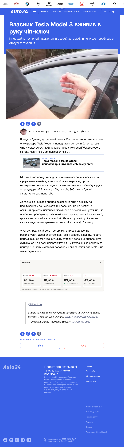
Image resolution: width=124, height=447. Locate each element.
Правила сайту (92, 417)
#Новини (41, 339)
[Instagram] (29, 440)
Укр (105, 11)
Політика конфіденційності (96, 432)
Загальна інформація (94, 407)
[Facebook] (5, 440)
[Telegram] (23, 440)
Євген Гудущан (36, 132)
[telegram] (22, 124)
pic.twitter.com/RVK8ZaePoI (81, 316)
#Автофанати (27, 339)
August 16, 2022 (81, 321)
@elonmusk (35, 304)
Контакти (89, 427)
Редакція (89, 422)
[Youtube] (17, 440)
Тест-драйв (56, 11)
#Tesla (51, 339)
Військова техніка (72, 11)
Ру (113, 11)
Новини (44, 11)
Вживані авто (89, 11)
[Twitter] (11, 440)
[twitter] (33, 124)
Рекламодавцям (92, 412)
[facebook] (28, 124)
